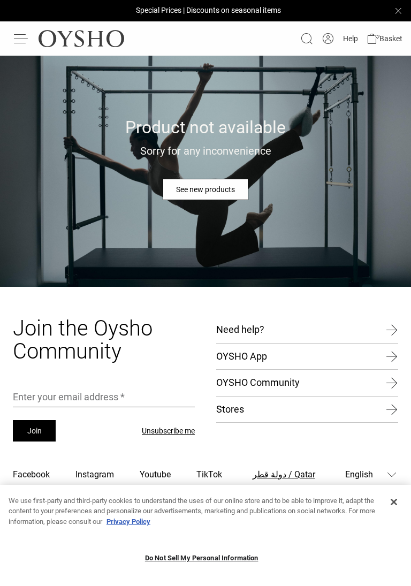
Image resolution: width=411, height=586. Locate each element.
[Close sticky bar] (398, 10)
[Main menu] (21, 38)
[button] (384, 38)
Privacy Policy (128, 521)
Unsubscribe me (168, 431)
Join (34, 431)
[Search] (306, 38)
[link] (328, 39)
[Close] (394, 502)
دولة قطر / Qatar (284, 474)
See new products (205, 189)
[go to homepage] (81, 38)
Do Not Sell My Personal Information (201, 558)
